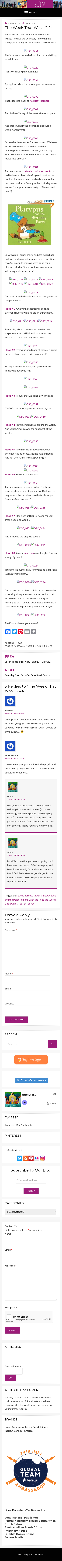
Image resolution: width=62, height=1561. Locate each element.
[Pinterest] (31, 1157)
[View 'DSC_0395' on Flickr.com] (31, 345)
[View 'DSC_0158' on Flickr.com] (31, 482)
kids (44, 646)
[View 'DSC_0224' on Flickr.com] (38, 581)
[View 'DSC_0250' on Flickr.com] (31, 361)
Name (9, 973)
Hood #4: (10, 424)
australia (19, 646)
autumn (30, 646)
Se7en (41, 1554)
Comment (11, 930)
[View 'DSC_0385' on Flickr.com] (31, 465)
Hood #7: (10, 515)
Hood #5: (10, 449)
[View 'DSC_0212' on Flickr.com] (31, 320)
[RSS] (25, 1157)
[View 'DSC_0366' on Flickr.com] (31, 387)
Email (8, 988)
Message (10, 1265)
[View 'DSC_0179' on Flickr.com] (46, 283)
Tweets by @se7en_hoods (18, 1125)
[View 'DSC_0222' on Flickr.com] (38, 614)
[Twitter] (19, 1157)
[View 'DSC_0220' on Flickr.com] (31, 67)
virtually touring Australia (37, 170)
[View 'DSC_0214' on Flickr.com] (45, 320)
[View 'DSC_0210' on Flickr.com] (17, 320)
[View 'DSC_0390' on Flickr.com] (31, 440)
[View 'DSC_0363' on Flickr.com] (31, 121)
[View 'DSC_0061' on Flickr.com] (31, 108)
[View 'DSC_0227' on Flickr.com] (31, 565)
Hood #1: (10, 308)
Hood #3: (10, 395)
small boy (28, 552)
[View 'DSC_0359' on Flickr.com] (31, 79)
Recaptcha (11, 1307)
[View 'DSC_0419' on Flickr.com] (38, 416)
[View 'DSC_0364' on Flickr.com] (31, 137)
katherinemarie (11, 755)
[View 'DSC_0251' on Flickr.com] (31, 50)
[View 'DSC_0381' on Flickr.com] (31, 166)
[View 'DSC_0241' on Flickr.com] (38, 544)
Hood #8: (10, 552)
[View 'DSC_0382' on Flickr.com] (31, 470)
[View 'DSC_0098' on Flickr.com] (31, 96)
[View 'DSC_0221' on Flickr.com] (24, 614)
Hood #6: (10, 474)
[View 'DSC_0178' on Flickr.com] (31, 292)
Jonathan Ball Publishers (21, 1517)
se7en (10, 796)
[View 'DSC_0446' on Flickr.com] (38, 527)
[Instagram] (42, 1157)
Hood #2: (10, 349)
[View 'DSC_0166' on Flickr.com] (16, 283)
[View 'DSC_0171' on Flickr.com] (31, 279)
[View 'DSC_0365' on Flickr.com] (31, 378)
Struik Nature (14, 1524)
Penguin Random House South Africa (30, 1520)
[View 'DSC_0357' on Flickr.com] (31, 403)
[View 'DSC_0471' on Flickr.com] (24, 527)
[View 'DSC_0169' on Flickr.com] (46, 279)
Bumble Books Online (19, 1534)
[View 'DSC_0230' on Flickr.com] (24, 544)
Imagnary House (16, 1530)
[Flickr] (37, 1157)
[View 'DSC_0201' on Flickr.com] (31, 283)
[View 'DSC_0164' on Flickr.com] (16, 279)
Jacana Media (14, 1537)
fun (39, 646)
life (50, 646)
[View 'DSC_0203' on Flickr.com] (24, 416)
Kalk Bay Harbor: (39, 100)
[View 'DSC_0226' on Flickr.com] (24, 581)
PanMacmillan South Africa (23, 1527)
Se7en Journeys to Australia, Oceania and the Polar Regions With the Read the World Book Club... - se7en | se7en (30, 899)
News (19, 643)
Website (9, 1003)
